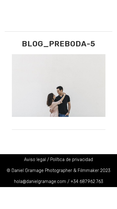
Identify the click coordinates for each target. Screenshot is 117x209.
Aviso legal (35, 159)
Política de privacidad (71, 159)
